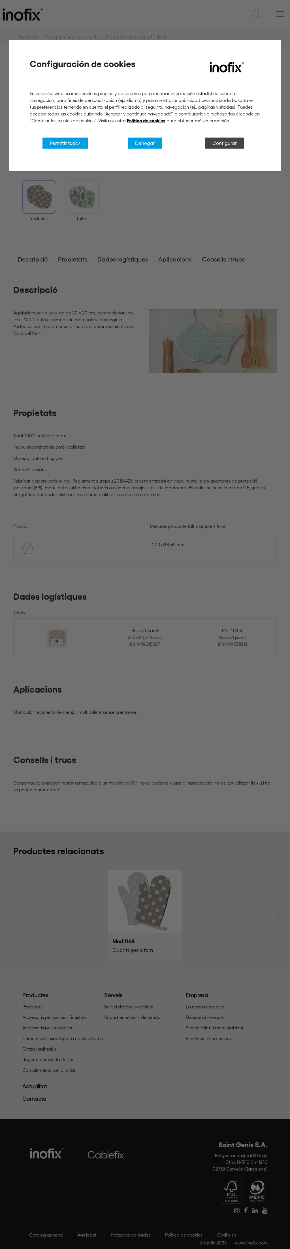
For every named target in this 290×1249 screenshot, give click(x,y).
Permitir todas (65, 143)
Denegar (145, 143)
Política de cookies (146, 120)
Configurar (224, 143)
